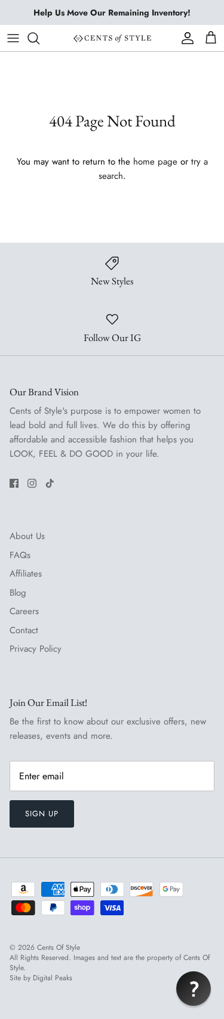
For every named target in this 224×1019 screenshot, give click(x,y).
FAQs (20, 555)
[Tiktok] (49, 483)
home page (155, 161)
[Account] (184, 38)
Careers (24, 611)
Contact (24, 630)
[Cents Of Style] (112, 38)
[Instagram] (31, 483)
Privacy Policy (36, 648)
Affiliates (26, 573)
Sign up (42, 813)
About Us (27, 536)
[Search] (39, 38)
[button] (193, 988)
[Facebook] (14, 483)
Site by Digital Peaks (41, 978)
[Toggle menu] (13, 38)
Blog (18, 592)
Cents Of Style (58, 947)
